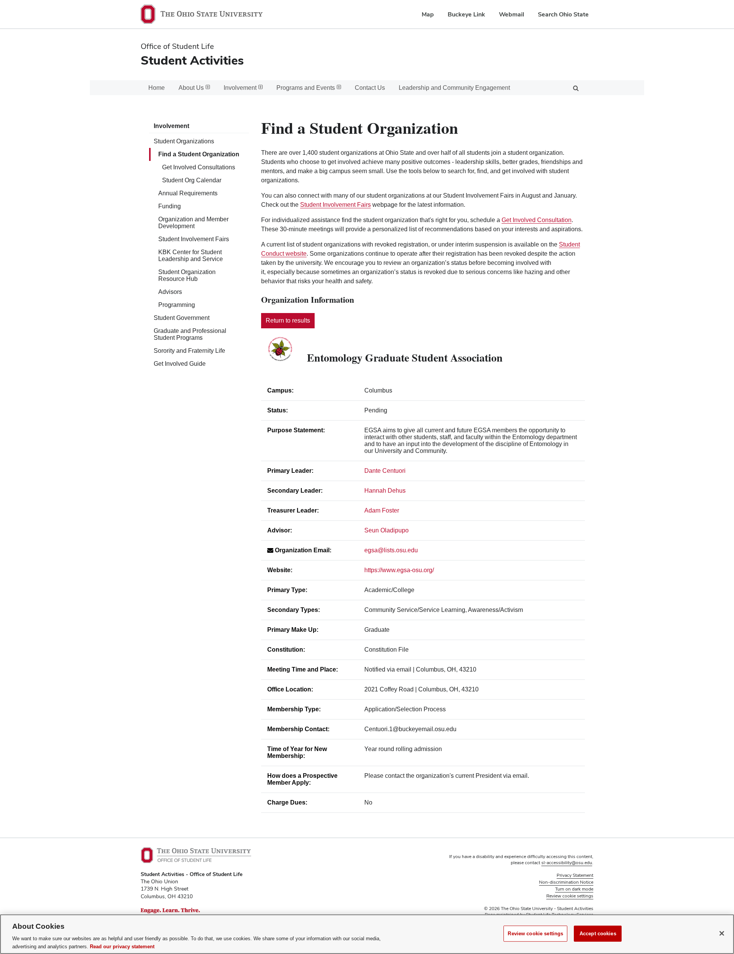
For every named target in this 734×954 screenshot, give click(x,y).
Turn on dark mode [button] (574, 889)
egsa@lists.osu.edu (391, 550)
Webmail (511, 14)
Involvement (171, 126)
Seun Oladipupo (386, 530)
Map (428, 14)
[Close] (721, 933)
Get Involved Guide (180, 363)
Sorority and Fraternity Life (189, 350)
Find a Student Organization (198, 154)
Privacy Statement (575, 875)
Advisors (170, 292)
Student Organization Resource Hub (187, 275)
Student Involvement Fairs (193, 239)
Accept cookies (598, 933)
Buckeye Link (466, 14)
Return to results (288, 320)
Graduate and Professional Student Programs (190, 334)
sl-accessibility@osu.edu (566, 863)
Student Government (181, 318)
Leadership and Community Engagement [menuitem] (454, 87)
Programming (176, 305)
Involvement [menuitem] (240, 87)
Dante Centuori (385, 470)
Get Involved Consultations (198, 167)
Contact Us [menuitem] (370, 87)
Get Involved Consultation (537, 220)
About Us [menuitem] (191, 87)
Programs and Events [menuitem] (305, 87)
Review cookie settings (535, 933)
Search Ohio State (563, 14)
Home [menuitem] (156, 87)
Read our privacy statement (122, 946)
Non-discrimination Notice (566, 882)
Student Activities (192, 60)
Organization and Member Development (193, 222)
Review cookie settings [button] (569, 896)
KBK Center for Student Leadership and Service (190, 255)
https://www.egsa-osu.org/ (399, 570)
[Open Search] (576, 87)
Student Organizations (184, 141)
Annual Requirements (188, 193)
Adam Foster (381, 510)
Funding (169, 206)
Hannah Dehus (385, 490)
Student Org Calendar (191, 180)
